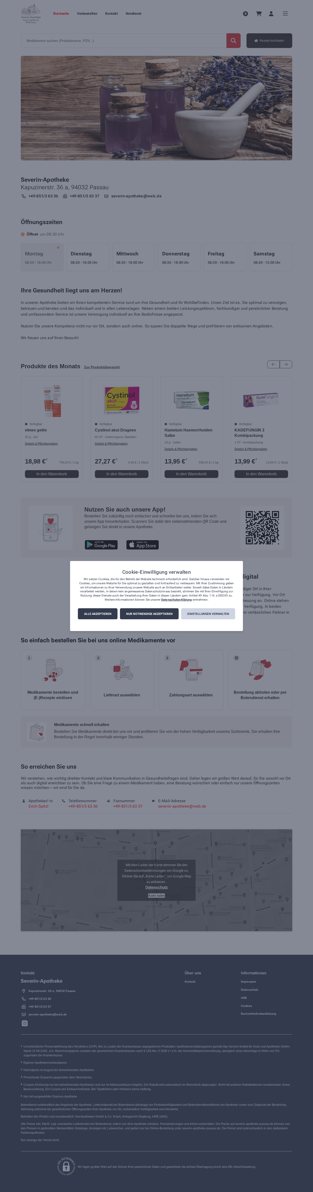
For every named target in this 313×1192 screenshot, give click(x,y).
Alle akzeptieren (98, 614)
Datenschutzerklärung (176, 599)
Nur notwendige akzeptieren (149, 614)
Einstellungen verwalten (208, 614)
